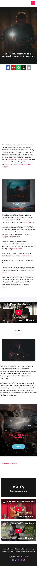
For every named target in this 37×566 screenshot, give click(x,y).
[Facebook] (13, 560)
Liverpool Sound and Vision (11, 237)
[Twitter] (16, 560)
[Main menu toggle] (33, 3)
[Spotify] (24, 560)
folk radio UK (29, 222)
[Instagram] (18, 560)
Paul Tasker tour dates (9, 463)
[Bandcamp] (21, 560)
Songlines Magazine (15, 249)
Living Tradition (26, 256)
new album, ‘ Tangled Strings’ (18, 159)
